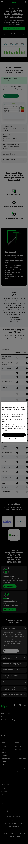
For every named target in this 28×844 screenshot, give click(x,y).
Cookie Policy (13, 419)
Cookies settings (14, 438)
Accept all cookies (14, 434)
